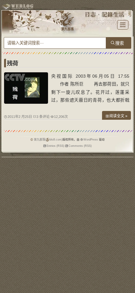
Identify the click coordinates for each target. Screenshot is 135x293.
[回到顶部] (127, 273)
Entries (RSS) (55, 145)
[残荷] (26, 102)
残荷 (12, 63)
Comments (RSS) (80, 145)
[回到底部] (127, 285)
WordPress (91, 139)
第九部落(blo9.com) (48, 139)
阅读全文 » (118, 116)
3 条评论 (43, 117)
